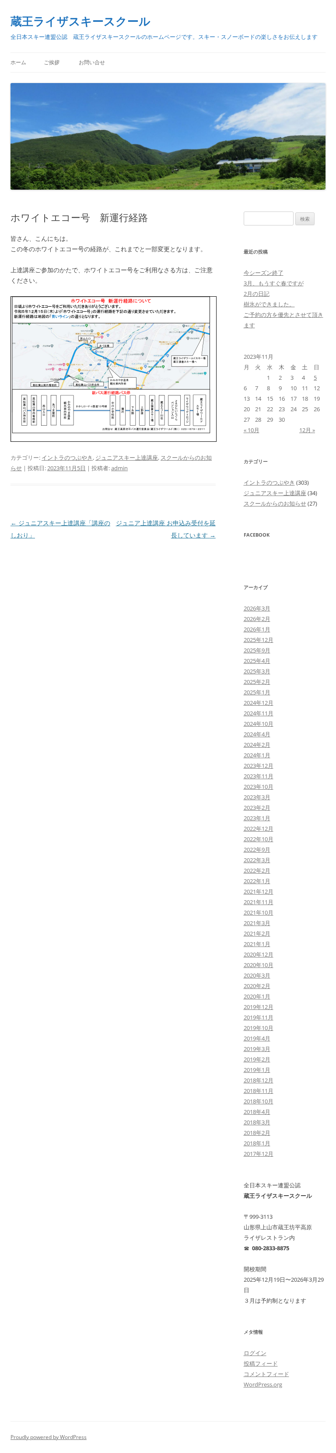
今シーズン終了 (264, 273)
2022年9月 (257, 849)
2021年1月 (257, 944)
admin (119, 468)
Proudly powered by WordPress (48, 1437)
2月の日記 (257, 294)
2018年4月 (257, 1112)
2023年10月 (258, 787)
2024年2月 (257, 745)
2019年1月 (257, 1070)
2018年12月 (258, 1080)
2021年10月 (258, 912)
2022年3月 (257, 860)
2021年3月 (257, 923)
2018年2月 (257, 1133)
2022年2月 (257, 870)
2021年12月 (258, 891)
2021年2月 (257, 933)
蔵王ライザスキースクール (80, 21)
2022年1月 (257, 881)
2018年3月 (257, 1122)
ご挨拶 (52, 62)
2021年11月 (258, 902)
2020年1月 (257, 996)
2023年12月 (258, 766)
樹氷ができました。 (269, 304)
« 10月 (251, 430)
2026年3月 (257, 608)
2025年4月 (257, 661)
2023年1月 (257, 818)
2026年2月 (257, 619)
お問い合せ (92, 62)
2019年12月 (258, 1007)
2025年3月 (257, 671)
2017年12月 (258, 1154)
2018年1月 (257, 1143)
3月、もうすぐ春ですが (274, 283)
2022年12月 (258, 828)
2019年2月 (257, 1059)
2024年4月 (257, 734)
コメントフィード (266, 1374)
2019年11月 (258, 1017)
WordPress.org (263, 1384)
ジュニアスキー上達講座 (126, 457)
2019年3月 (257, 1049)
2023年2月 (257, 807)
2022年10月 (258, 839)
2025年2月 (257, 682)
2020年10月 (258, 965)
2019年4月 (257, 1038)
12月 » (307, 430)
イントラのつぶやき (67, 457)
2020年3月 (257, 975)
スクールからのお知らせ (275, 503)
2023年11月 (258, 776)
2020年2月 (257, 986)
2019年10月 (258, 1028)
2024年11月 (258, 713)
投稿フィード (261, 1363)
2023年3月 (257, 797)
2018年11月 (258, 1091)
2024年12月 (258, 703)
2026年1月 (257, 629)
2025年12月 (258, 640)
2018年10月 (258, 1101)
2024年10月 (258, 724)
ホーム (18, 62)
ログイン (255, 1353)
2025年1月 (257, 692)
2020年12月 (258, 954)
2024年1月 (257, 755)
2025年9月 (257, 650)
